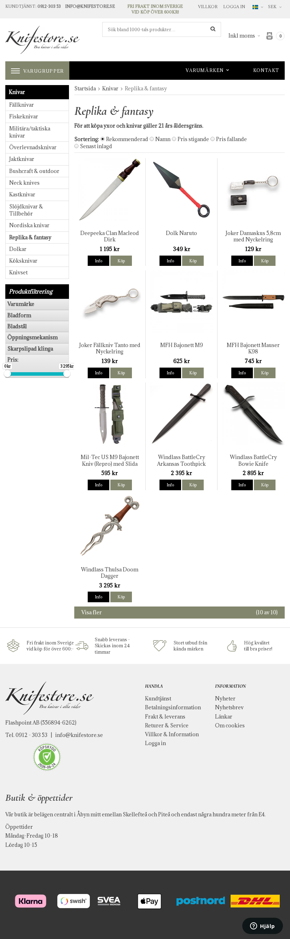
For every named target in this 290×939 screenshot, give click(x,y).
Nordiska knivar (29, 225)
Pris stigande (193, 139)
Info (98, 260)
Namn (162, 139)
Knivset (18, 272)
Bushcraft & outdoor (34, 171)
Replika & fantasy (30, 237)
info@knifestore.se (79, 735)
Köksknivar (23, 260)
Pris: (12, 359)
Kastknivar (22, 194)
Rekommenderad (127, 139)
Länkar (223, 716)
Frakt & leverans (165, 716)
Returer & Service (166, 725)
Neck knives (24, 182)
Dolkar (18, 249)
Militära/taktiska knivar (29, 132)
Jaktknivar (21, 159)
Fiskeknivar (23, 116)
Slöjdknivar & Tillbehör (26, 210)
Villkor (208, 6)
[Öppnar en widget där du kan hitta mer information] (262, 926)
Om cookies (230, 725)
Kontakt (266, 70)
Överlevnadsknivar (33, 147)
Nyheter (225, 698)
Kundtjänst (158, 698)
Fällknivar (21, 104)
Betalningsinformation (173, 707)
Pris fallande (231, 139)
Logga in (234, 6)
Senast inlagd (96, 146)
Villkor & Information (172, 734)
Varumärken (205, 70)
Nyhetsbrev (229, 707)
